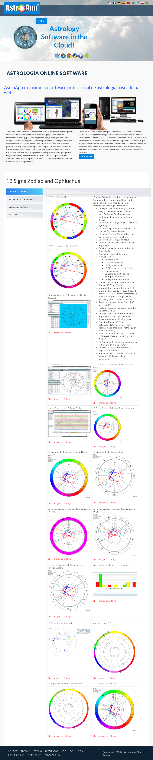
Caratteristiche (88, 20)
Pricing (38, 751)
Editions (25, 751)
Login (80, 751)
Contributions (16, 755)
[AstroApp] (22, 8)
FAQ (72, 751)
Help (64, 751)
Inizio (41, 20)
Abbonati (128, 20)
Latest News (51, 751)
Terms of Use (34, 755)
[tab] (24, 191)
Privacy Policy (52, 755)
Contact (13, 751)
